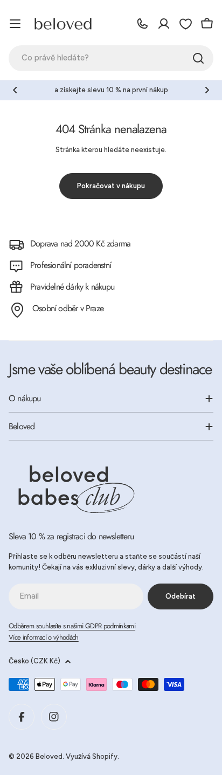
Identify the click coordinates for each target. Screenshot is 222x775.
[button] (15, 90)
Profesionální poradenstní (70, 265)
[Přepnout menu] (15, 23)
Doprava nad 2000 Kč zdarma (80, 243)
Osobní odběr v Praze (67, 308)
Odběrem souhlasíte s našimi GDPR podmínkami (72, 626)
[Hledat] (198, 58)
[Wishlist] (185, 24)
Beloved (49, 756)
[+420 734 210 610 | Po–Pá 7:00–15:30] (142, 23)
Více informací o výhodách (44, 637)
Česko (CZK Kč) (34, 661)
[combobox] (111, 58)
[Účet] (163, 23)
